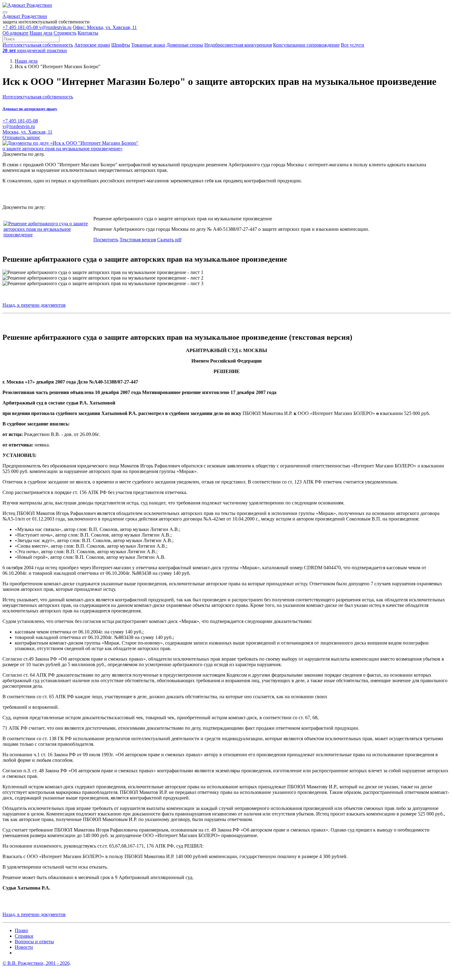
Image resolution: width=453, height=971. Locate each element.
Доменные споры (184, 45)
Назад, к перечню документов (34, 305)
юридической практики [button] (34, 50)
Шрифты (120, 45)
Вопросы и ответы (34, 941)
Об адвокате (15, 32)
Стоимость (65, 32)
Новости (24, 947)
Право (21, 930)
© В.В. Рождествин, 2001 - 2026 (36, 963)
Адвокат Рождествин (24, 16)
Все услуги (352, 45)
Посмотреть (105, 239)
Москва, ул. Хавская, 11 (27, 132)
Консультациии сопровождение (306, 45)
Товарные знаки (148, 45)
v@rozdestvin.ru (55, 27)
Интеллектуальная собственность (37, 45)
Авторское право (92, 45)
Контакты (88, 32)
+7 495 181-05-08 (20, 27)
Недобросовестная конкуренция (238, 45)
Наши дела (41, 32)
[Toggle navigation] (4, 12)
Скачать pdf (169, 239)
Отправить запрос (21, 137)
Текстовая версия (138, 239)
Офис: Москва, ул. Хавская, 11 (105, 27)
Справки (24, 936)
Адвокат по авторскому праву (29, 108)
